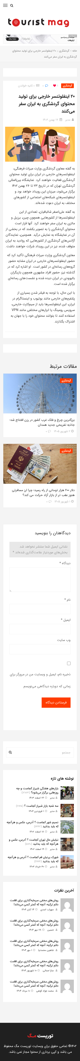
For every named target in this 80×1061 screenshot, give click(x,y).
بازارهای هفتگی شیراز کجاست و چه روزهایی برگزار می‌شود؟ (37, 790)
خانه (74, 51)
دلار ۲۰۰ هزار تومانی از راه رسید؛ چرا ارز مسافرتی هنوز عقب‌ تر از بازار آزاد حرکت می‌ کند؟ (43, 493)
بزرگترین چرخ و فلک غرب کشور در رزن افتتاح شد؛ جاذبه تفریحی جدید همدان (42, 422)
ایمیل (66, 620)
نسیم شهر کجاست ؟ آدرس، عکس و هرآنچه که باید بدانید (32, 824)
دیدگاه (65, 563)
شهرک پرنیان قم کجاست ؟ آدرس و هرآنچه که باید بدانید (33, 859)
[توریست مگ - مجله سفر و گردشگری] (38, 21)
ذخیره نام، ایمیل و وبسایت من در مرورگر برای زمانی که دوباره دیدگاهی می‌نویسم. (40, 680)
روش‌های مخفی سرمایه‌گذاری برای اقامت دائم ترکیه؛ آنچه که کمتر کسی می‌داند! (34, 902)
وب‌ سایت (64, 640)
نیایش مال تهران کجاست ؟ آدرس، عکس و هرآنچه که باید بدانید (33, 842)
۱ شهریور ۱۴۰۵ (62, 501)
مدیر (67, 119)
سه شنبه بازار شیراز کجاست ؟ (41, 806)
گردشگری (64, 51)
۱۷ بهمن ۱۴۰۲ (50, 119)
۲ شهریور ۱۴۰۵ (62, 431)
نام (67, 599)
